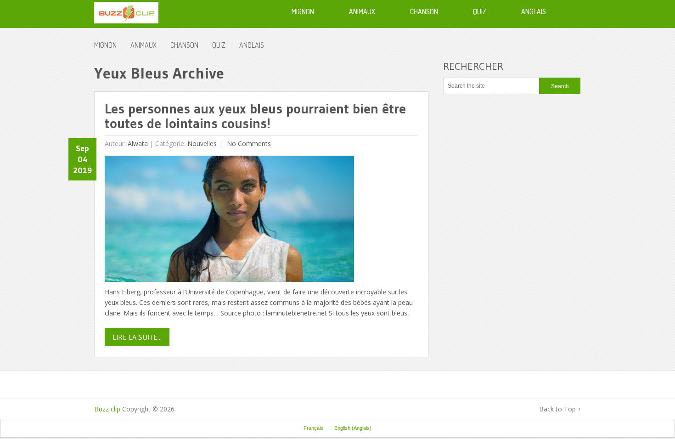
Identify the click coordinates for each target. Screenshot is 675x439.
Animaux (143, 45)
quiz (218, 45)
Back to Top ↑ (560, 409)
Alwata (138, 143)
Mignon (105, 45)
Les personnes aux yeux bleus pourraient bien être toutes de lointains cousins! (255, 116)
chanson (184, 45)
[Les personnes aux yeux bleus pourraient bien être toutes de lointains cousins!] (229, 221)
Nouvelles (202, 143)
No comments (248, 143)
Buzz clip (107, 409)
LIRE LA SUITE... (137, 337)
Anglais (251, 45)
